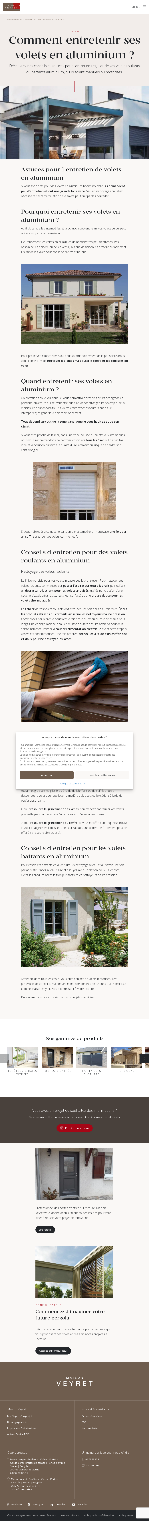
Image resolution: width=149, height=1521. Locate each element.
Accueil (10, 19)
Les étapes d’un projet (19, 1416)
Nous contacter (90, 1428)
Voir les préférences (102, 775)
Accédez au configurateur (53, 1350)
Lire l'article (45, 1229)
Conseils (18, 19)
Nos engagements (17, 1422)
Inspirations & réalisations (21, 1428)
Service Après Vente (93, 1416)
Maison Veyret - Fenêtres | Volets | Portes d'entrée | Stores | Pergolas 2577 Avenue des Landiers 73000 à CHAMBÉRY (34, 1484)
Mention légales (70, 1515)
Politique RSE (126, 1515)
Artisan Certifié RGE (18, 1434)
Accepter (46, 775)
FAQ (84, 1422)
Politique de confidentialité (73, 783)
